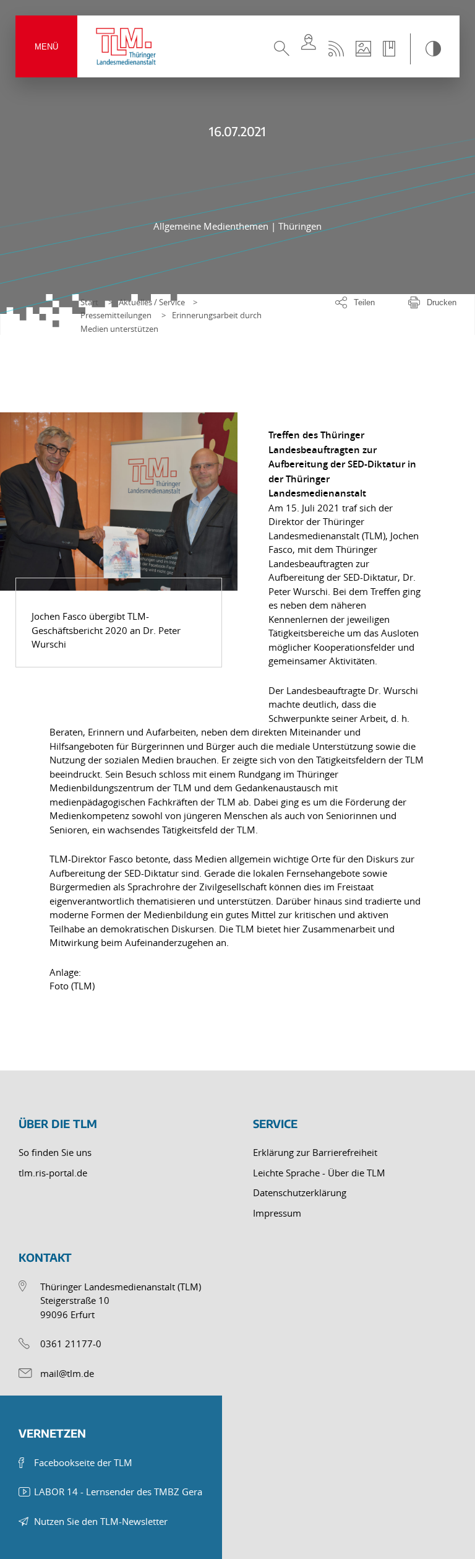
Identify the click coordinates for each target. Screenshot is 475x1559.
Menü (46, 46)
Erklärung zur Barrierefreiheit (315, 1152)
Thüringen (300, 226)
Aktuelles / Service (152, 302)
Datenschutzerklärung (299, 1192)
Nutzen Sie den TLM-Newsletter (101, 1521)
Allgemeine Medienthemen (212, 226)
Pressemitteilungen (116, 315)
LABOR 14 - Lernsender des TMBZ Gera (118, 1491)
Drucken (441, 302)
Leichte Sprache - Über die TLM (319, 1172)
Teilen (364, 302)
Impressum (277, 1213)
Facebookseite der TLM (83, 1462)
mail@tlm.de (67, 1373)
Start (89, 302)
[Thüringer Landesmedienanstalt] (127, 46)
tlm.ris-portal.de (53, 1172)
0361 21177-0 (70, 1343)
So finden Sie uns (55, 1152)
